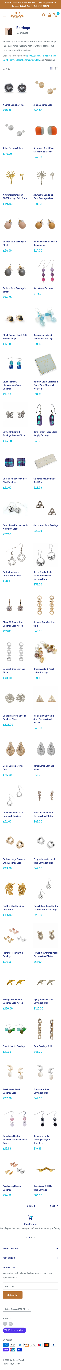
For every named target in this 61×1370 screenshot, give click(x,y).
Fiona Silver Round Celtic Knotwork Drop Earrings (45, 908)
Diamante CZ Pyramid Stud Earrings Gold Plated (43, 719)
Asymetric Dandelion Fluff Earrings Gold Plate (15, 196)
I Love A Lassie (33, 55)
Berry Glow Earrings (43, 288)
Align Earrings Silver (13, 148)
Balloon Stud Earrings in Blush (14, 243)
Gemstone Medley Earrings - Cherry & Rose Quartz (15, 1139)
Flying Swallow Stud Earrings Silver (43, 1001)
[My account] (49, 15)
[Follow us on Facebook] (5, 1324)
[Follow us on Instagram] (11, 1324)
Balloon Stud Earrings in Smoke (14, 290)
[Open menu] (4, 15)
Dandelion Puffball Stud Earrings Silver (14, 717)
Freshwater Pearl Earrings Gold (11, 1091)
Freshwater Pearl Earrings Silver (41, 1091)
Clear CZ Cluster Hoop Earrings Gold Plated (13, 624)
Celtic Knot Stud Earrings (45, 525)
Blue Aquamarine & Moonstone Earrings (43, 337)
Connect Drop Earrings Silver (14, 671)
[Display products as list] (56, 68)
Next (52, 1205)
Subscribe (12, 1294)
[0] (55, 15)
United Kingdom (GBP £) (15, 1309)
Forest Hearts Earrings (14, 1046)
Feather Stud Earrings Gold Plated (13, 908)
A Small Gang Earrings (13, 104)
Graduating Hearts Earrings (12, 1188)
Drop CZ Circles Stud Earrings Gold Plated (43, 814)
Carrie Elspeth (16, 59)
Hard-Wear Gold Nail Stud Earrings (43, 1188)
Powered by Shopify (11, 1364)
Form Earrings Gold (42, 1046)
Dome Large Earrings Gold (13, 767)
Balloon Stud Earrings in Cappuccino (45, 243)
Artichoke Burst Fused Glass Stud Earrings (44, 150)
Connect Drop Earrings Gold (44, 624)
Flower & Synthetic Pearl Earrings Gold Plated (45, 954)
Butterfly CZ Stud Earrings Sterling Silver (14, 433)
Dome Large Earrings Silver (43, 767)
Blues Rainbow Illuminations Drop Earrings (12, 385)
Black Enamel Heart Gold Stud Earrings (15, 337)
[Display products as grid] (51, 68)
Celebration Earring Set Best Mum (44, 480)
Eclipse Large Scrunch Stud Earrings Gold (14, 861)
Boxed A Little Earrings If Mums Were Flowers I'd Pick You (45, 385)
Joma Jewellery (32, 59)
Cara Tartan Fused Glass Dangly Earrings (45, 433)
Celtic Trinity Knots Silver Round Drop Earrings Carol (42, 575)
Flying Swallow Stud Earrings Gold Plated (13, 1001)
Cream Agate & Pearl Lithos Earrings (43, 671)
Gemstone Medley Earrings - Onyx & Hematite (41, 1139)
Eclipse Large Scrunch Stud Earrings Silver (44, 861)
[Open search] (43, 15)
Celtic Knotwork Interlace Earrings (12, 574)
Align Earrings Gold (42, 104)
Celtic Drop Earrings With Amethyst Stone (15, 527)
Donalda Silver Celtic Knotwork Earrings (13, 814)
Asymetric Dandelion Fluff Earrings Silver (43, 196)
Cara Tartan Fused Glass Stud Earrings (15, 480)
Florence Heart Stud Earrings (13, 954)
